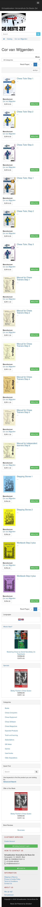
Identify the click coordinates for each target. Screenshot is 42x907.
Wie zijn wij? (8, 891)
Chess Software (10, 722)
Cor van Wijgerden (9, 101)
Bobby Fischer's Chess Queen (21, 691)
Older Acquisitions (11, 758)
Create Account (9, 841)
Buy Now (35, 104)
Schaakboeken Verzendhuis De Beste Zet (19, 8)
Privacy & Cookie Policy (12, 879)
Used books (9, 753)
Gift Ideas (8, 744)
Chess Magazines (11, 726)
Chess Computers (11, 713)
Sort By (35, 70)
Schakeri (29, 904)
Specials (6, 665)
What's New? (7, 626)
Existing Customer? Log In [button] (21, 846)
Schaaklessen (9, 895)
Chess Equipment (11, 717)
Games (7, 749)
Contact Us (8, 883)
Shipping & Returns (10, 877)
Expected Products (11, 731)
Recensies (21, 830)
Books (7, 708)
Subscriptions (9, 740)
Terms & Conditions (11, 881)
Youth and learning (11, 735)
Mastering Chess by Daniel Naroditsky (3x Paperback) (21, 653)
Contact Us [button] (21, 868)
